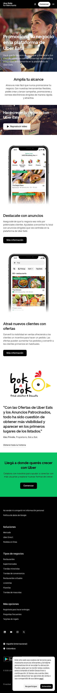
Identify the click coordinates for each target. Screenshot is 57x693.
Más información (14, 240)
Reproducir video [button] (18, 126)
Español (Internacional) (16, 644)
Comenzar (44, 4)
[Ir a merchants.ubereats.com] (9, 4)
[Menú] (53, 4)
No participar (31, 686)
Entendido (46, 686)
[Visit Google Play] (12, 659)
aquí (41, 678)
